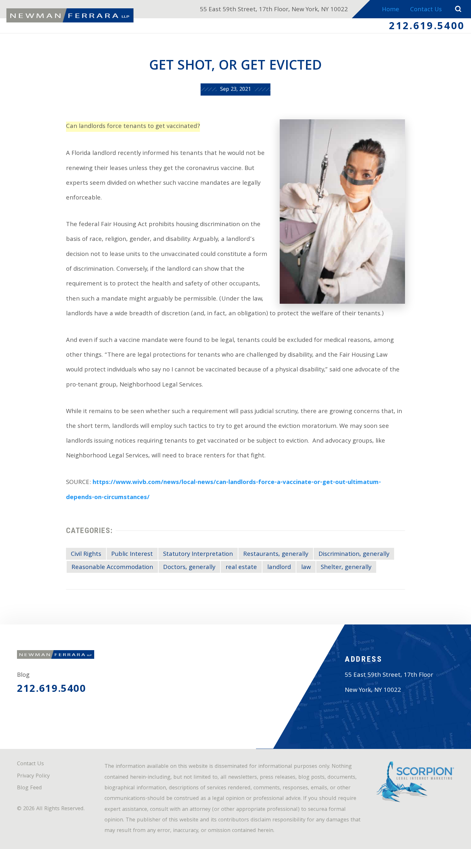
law (306, 568)
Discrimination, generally (353, 554)
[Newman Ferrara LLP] (70, 15)
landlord (279, 568)
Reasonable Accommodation (112, 568)
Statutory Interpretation (198, 554)
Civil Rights (86, 554)
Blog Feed (29, 788)
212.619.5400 (427, 27)
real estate (241, 568)
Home (390, 10)
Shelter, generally (346, 568)
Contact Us (426, 10)
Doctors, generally (189, 568)
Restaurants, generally (275, 554)
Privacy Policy (33, 776)
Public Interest (132, 554)
